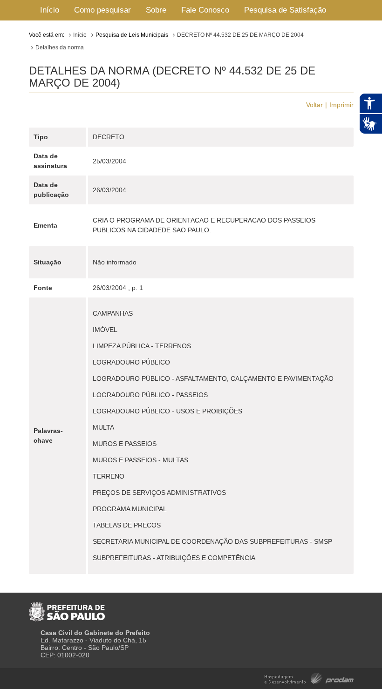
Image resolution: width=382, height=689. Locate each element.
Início (49, 10)
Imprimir (341, 104)
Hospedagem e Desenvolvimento (309, 677)
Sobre (156, 10)
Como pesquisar (102, 10)
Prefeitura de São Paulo (67, 608)
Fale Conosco (205, 10)
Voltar (314, 104)
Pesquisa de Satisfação (285, 10)
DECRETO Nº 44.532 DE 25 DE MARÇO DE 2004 (240, 35)
